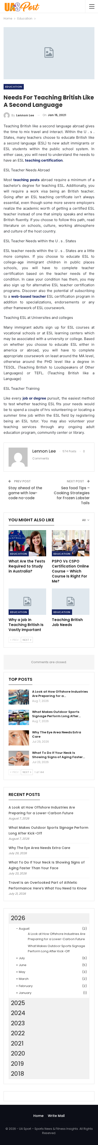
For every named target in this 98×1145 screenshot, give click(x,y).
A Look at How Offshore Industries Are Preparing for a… (60, 693)
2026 (18, 918)
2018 (17, 1074)
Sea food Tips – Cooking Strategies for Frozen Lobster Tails (72, 495)
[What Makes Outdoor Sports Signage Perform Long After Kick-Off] (19, 717)
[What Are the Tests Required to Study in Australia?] (27, 543)
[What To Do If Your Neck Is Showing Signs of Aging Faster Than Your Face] (19, 758)
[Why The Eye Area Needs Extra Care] (19, 737)
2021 (17, 1043)
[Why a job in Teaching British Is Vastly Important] (27, 601)
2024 (18, 1013)
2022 (18, 1033)
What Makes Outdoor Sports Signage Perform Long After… (56, 714)
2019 (17, 1064)
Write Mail (56, 1115)
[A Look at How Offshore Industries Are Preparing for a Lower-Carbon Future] (19, 697)
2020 (18, 1053)
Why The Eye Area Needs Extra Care (56, 734)
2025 (18, 1003)
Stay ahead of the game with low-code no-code (25, 492)
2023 (18, 1023)
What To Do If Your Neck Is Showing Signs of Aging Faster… (58, 754)
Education (13, 87)
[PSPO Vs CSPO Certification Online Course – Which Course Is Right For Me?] (70, 543)
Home (38, 1115)
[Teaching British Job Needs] (70, 601)
